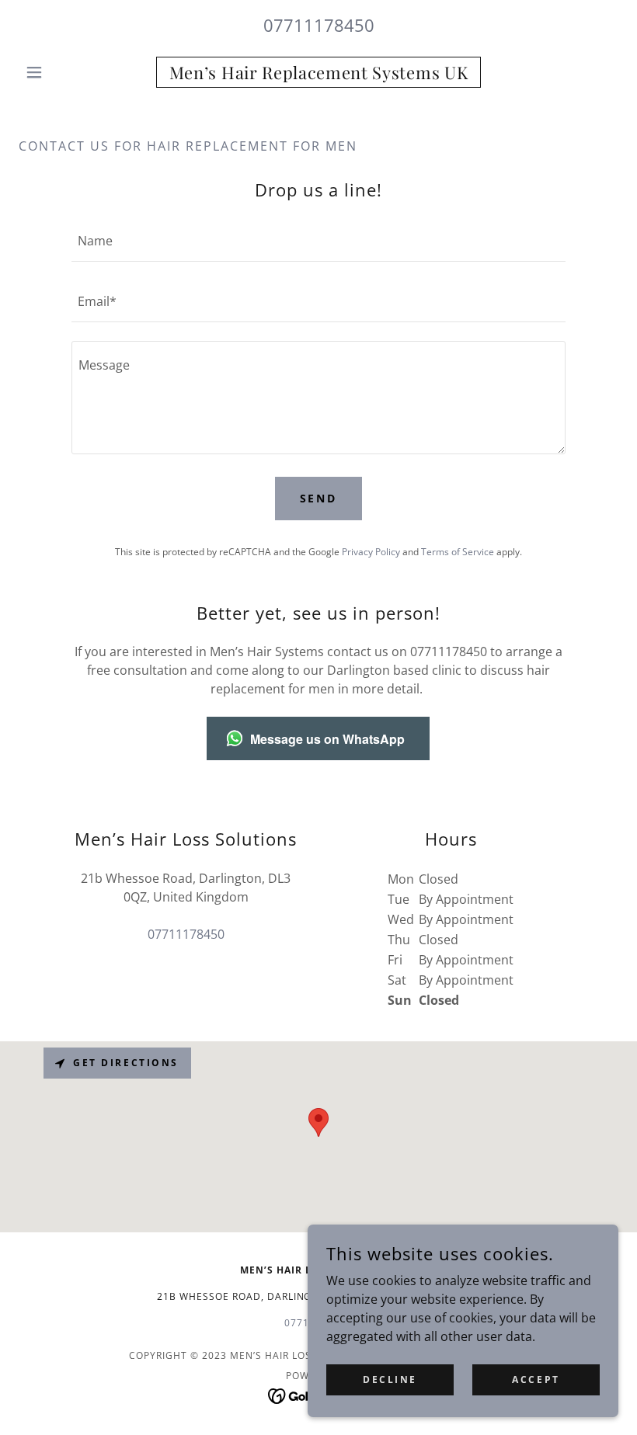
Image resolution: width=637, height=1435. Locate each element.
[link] (318, 74)
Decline (390, 1379)
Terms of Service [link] (457, 551)
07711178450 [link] (318, 24)
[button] (64, 72)
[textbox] (318, 241)
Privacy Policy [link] (371, 551)
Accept (535, 1379)
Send (319, 498)
